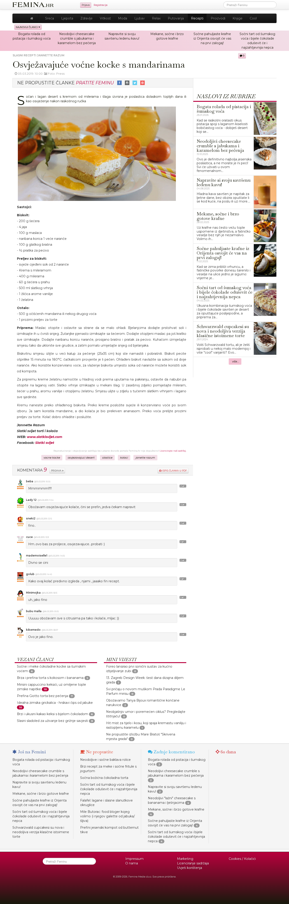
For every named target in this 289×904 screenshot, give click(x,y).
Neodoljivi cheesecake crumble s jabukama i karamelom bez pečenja (77, 38)
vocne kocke (52, 457)
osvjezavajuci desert (81, 457)
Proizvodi (218, 18)
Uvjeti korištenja (189, 868)
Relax (156, 18)
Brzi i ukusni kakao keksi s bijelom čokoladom (52, 714)
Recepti (197, 18)
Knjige (237, 18)
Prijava (86, 5)
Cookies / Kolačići (242, 859)
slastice (107, 457)
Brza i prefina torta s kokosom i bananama (50, 678)
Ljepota (67, 18)
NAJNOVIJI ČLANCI (27, 27)
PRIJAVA (56, 470)
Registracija (100, 5)
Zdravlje (86, 18)
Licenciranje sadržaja (193, 863)
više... (235, 361)
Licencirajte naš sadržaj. (173, 451)
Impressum (134, 859)
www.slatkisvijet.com (44, 437)
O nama (131, 863)
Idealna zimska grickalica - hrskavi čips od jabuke (55, 703)
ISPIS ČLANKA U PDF (174, 470)
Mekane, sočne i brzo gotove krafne (40, 794)
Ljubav (139, 18)
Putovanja (176, 18)
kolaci (124, 457)
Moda (122, 18)
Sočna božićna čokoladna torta (104, 778)
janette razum (145, 457)
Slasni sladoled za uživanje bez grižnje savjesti (52, 721)
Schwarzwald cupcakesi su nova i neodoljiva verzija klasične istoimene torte (40, 832)
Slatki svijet (44, 443)
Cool (253, 18)
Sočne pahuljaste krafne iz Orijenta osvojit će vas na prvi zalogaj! (212, 38)
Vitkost (105, 18)
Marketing (185, 859)
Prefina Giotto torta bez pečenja (42, 696)
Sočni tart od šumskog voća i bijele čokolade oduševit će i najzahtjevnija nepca (41, 816)
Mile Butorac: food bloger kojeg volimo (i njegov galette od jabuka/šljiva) (107, 816)
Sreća (49, 18)
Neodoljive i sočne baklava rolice (105, 760)
